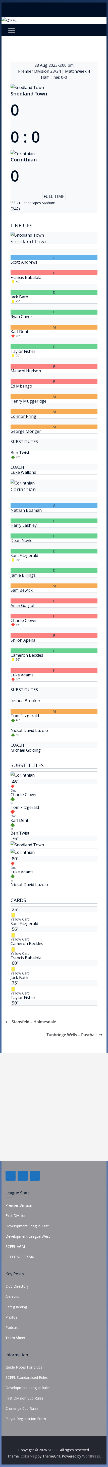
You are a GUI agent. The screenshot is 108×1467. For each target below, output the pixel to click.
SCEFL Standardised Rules (27, 1377)
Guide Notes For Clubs (24, 1367)
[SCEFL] (9, 20)
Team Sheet (16, 1337)
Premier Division (19, 1205)
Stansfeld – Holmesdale (34, 1021)
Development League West (28, 1236)
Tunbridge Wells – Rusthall (71, 1034)
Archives (12, 1296)
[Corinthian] (54, 531)
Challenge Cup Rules (22, 1408)
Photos (11, 1317)
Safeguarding (16, 1307)
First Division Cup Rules (24, 1398)
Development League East (27, 1226)
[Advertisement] (54, 1107)
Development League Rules (28, 1387)
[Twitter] (23, 1176)
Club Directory (17, 1286)
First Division (16, 1215)
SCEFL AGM (15, 1246)
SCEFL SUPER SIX (20, 1256)
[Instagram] (35, 1176)
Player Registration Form (26, 1418)
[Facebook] (11, 1176)
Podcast (12, 1327)
